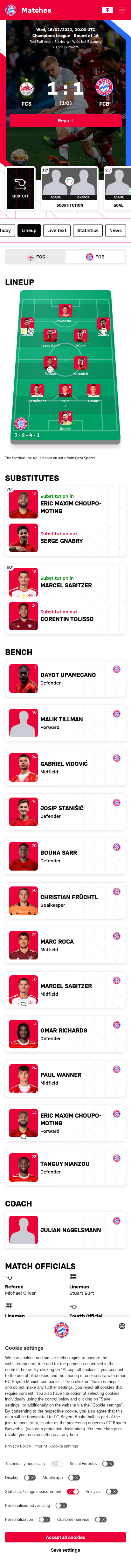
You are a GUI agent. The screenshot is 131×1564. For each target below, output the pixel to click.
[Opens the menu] (122, 10)
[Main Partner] (107, 10)
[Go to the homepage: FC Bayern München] (11, 10)
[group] (65, 189)
